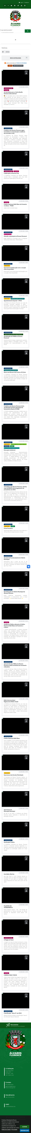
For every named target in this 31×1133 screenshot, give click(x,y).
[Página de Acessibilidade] (24, 5)
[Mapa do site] (21, 5)
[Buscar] (28, 31)
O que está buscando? (6, 30)
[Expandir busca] (27, 58)
